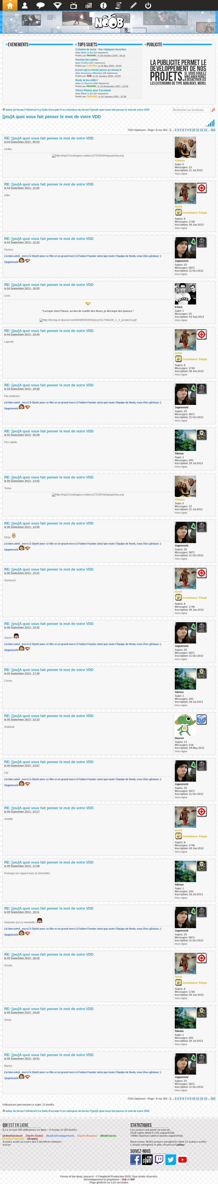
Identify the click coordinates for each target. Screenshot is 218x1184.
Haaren (179, 738)
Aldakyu (180, 160)
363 (213, 130)
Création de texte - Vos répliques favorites (100, 49)
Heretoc (91, 55)
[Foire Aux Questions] (103, 5)
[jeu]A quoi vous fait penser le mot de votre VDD (120, 109)
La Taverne (87, 83)
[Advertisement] (178, 75)
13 (205, 130)
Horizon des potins (86, 59)
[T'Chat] (40, 5)
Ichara (178, 307)
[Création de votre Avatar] (133, 5)
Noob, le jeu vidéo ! (86, 80)
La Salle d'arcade (48, 109)
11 (197, 130)
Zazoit (178, 206)
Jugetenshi (181, 260)
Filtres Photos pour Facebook (93, 90)
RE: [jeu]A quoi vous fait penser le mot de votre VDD (48, 138)
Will (132, 1179)
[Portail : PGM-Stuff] (88, 5)
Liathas (180, 1144)
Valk (89, 75)
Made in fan (87, 52)
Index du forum (14, 109)
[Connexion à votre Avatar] (148, 5)
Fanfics (85, 63)
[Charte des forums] (118, 5)
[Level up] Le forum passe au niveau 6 (98, 69)
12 (201, 130)
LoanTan (92, 65)
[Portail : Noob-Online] (57, 5)
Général (31, 109)
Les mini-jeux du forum (75, 109)
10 (193, 130)
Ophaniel (92, 96)
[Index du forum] (10, 5)
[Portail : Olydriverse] (73, 5)
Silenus (179, 453)
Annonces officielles (91, 73)
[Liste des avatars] (24, 5)
